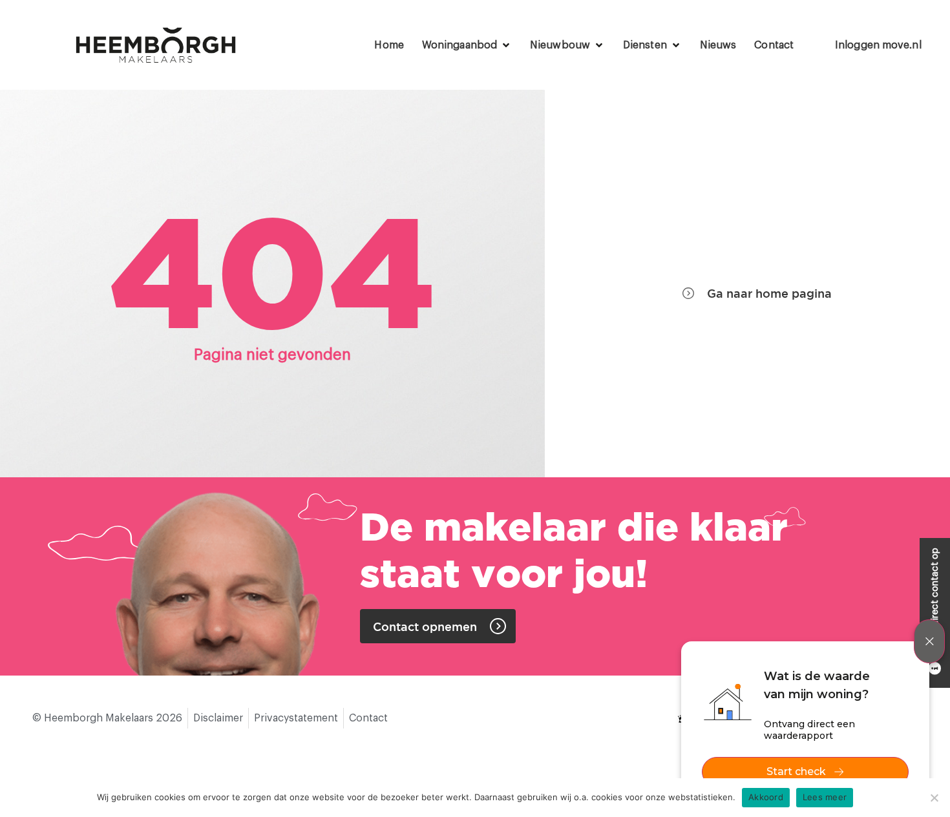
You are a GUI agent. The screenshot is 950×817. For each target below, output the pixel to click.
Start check (796, 771)
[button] (467, 45)
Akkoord (765, 797)
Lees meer (825, 797)
